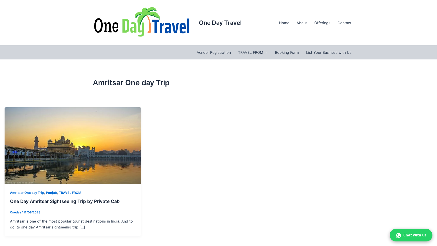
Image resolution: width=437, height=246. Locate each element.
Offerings (322, 22)
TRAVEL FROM (250, 52)
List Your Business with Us (328, 52)
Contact (344, 22)
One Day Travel (220, 22)
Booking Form (287, 52)
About (302, 22)
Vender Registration (214, 52)
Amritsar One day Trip (27, 193)
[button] (265, 52)
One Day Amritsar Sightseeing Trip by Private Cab (65, 201)
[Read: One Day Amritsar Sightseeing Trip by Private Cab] (73, 145)
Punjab (51, 193)
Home (284, 22)
